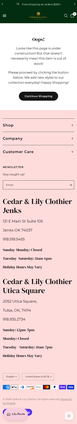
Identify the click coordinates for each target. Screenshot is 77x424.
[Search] (66, 15)
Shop (8, 125)
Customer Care (18, 152)
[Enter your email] (70, 184)
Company (13, 138)
